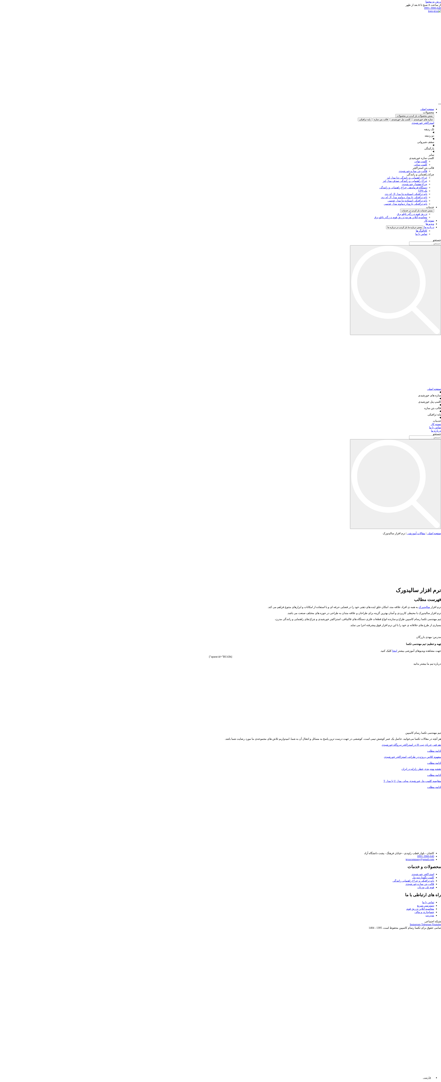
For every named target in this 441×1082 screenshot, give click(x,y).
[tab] (423, 119)
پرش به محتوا (433, 1)
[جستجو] (395, 290)
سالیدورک (424, 607)
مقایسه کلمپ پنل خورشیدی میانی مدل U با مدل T (412, 781)
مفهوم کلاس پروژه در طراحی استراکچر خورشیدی (412, 756)
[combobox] (425, 243)
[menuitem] (428, 1077)
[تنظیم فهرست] (439, 104)
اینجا (394, 650)
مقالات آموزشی (416, 533)
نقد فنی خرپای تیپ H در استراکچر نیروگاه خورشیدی (411, 744)
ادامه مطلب (434, 750)
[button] (423, 4)
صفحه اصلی (434, 533)
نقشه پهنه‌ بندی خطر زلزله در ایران (421, 768)
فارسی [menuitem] (427, 1077)
